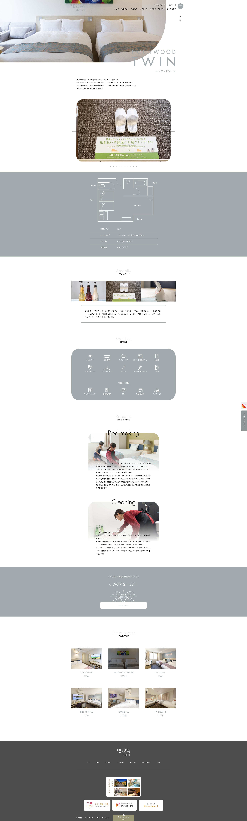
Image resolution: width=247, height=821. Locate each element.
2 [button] (113, 167)
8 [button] (131, 167)
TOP (88, 762)
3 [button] (116, 167)
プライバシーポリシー (103, 818)
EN (180, 21)
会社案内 (79, 818)
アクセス (153, 9)
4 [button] (119, 167)
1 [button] (110, 167)
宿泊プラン (125, 9)
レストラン (144, 9)
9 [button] (134, 167)
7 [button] (128, 167)
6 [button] (125, 167)
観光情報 (161, 9)
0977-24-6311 (166, 4)
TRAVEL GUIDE (146, 762)
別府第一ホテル (77, 7)
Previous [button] (73, 131)
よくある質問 (171, 9)
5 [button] (122, 167)
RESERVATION (123, 605)
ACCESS (132, 762)
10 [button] (136, 167)
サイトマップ (89, 818)
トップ (116, 9)
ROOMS (108, 762)
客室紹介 (134, 9)
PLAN (97, 762)
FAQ (158, 762)
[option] (121, 130)
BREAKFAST (120, 762)
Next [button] (170, 131)
